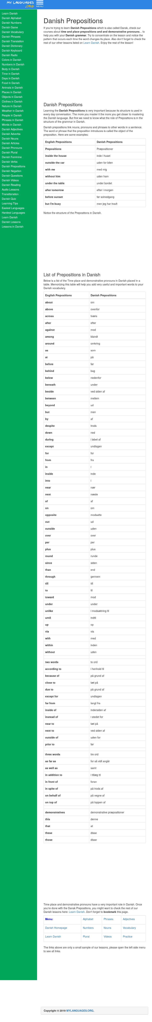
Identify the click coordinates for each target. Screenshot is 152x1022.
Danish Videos (10, 180)
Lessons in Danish (12, 226)
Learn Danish (10, 13)
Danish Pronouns (12, 148)
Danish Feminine (12, 157)
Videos (108, 936)
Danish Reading (11, 185)
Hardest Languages (13, 212)
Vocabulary (129, 928)
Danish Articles (10, 143)
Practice (127, 936)
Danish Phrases (11, 36)
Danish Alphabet (11, 18)
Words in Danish (11, 124)
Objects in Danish (12, 97)
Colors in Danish (11, 60)
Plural (86, 936)
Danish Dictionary (12, 46)
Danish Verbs (9, 161)
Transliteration (10, 194)
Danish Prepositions (13, 166)
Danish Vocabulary (13, 32)
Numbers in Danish (13, 64)
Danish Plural (9, 152)
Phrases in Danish (12, 120)
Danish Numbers (12, 22)
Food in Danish (11, 83)
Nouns (107, 928)
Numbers (88, 928)
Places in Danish (11, 92)
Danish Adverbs (11, 134)
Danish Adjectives (12, 129)
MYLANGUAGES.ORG (79, 1010)
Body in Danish (10, 69)
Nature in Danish (12, 106)
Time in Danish (10, 73)
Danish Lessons (11, 222)
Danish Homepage (56, 928)
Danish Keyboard (12, 50)
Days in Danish (10, 78)
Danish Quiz (9, 199)
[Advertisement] (95, 72)
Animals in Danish (12, 87)
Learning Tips (10, 203)
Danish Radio (10, 55)
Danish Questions (12, 175)
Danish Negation (11, 171)
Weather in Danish (13, 110)
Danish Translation (13, 41)
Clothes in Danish (12, 101)
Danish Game (10, 27)
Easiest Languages (13, 208)
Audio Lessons (10, 189)
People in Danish (12, 115)
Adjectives (129, 919)
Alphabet (88, 919)
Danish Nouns (10, 138)
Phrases (108, 919)
